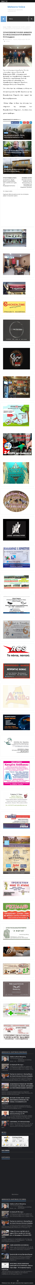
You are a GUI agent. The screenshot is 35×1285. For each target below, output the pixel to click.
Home (4, 27)
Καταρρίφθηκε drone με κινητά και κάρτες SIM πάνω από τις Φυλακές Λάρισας (16, 170)
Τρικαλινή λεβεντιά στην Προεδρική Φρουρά (21, 1254)
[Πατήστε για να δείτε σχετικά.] (14, 294)
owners (31, 1283)
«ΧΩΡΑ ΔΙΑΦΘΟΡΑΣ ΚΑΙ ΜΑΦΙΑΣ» (19, 1245)
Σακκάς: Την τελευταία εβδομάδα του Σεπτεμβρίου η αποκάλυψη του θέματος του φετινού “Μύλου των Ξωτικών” (16, 152)
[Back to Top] (18, 1281)
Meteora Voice (16, 7)
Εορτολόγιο (15, 1194)
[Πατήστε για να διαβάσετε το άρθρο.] (16, 895)
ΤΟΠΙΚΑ (9, 27)
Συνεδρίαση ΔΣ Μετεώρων (16, 1064)
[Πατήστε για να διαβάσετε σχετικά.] (16, 274)
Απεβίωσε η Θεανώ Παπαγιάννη (18, 1056)
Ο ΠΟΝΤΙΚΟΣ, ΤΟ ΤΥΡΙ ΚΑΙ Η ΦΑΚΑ (20, 1121)
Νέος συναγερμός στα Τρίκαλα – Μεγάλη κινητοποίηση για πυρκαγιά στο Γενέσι (14, 136)
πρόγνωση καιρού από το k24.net (15, 1147)
